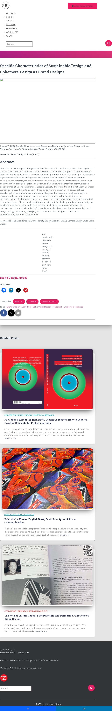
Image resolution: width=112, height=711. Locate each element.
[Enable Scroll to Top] (106, 705)
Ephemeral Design (41, 306)
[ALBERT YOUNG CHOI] (7, 6)
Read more (10, 438)
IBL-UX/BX (11, 13)
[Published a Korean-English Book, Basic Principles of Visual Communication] (47, 508)
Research (58, 306)
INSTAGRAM (11, 28)
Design (28, 415)
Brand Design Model (13, 277)
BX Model (19, 301)
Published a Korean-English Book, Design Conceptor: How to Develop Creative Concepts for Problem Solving (45, 421)
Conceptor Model (14, 415)
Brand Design (13, 306)
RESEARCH (11, 21)
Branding (26, 306)
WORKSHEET (12, 32)
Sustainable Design (74, 306)
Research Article (49, 301)
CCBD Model (10, 611)
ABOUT (9, 36)
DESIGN (9, 17)
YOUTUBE (10, 24)
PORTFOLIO (38, 415)
